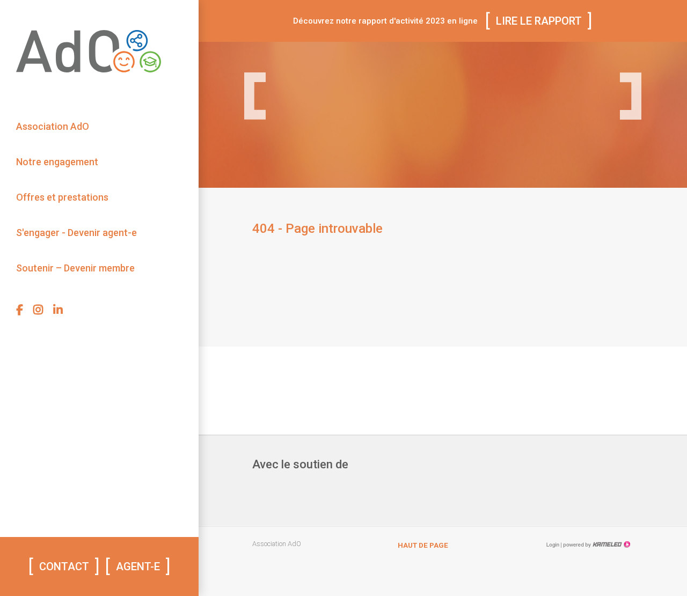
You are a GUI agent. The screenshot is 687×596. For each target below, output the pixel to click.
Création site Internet (596, 544)
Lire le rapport (539, 20)
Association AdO (52, 126)
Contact (64, 566)
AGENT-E (138, 566)
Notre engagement (57, 161)
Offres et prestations (62, 197)
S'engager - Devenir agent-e (76, 232)
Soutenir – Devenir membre (75, 268)
